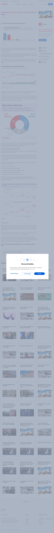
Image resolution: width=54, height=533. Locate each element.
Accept (39, 273)
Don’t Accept (28, 273)
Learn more (32, 269)
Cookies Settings (14, 273)
